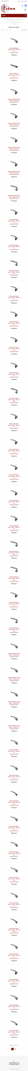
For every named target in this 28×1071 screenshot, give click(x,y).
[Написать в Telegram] (22, 6)
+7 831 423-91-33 (4, 1)
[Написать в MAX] (26, 6)
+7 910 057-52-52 (14, 1064)
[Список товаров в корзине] (25, 11)
